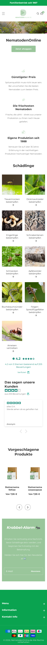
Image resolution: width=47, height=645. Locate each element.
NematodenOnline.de (21, 640)
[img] (25, 390)
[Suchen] (38, 13)
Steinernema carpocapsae (35, 488)
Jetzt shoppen (24, 49)
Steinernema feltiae (12, 488)
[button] (21, 431)
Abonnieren (35, 571)
